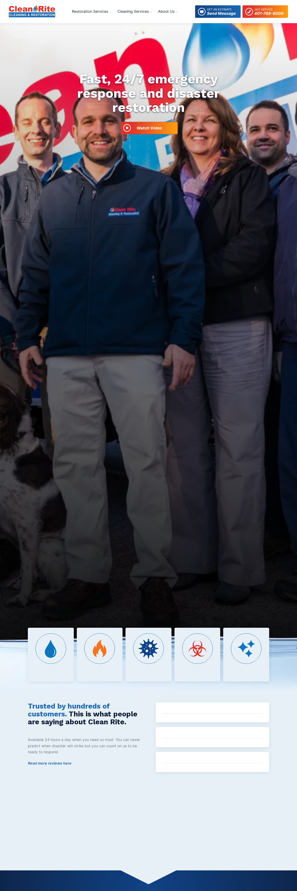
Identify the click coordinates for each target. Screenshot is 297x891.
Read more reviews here (49, 763)
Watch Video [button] (149, 128)
